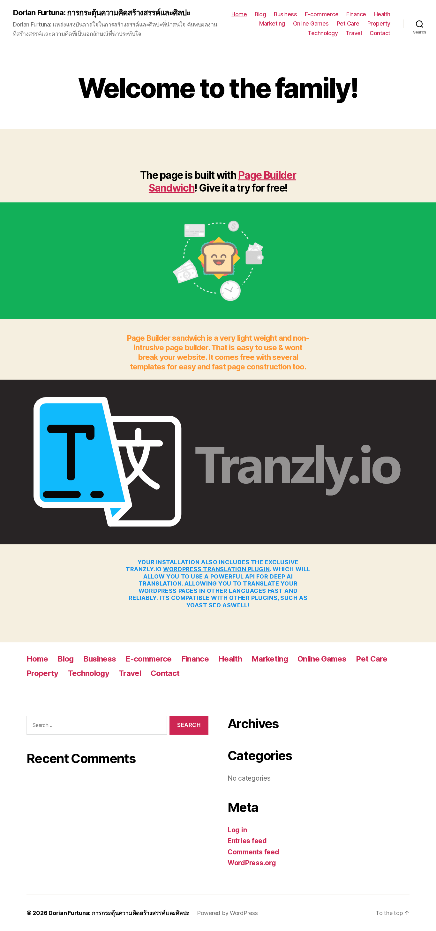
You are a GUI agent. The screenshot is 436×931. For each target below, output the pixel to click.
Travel (354, 33)
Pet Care (348, 23)
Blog (260, 14)
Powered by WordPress (227, 913)
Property (378, 23)
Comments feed (253, 852)
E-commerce (321, 14)
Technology (323, 33)
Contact (380, 33)
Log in (237, 830)
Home (239, 14)
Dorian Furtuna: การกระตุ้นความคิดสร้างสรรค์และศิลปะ (101, 13)
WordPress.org (252, 863)
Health (382, 14)
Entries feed (247, 841)
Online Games (311, 23)
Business (285, 14)
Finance (356, 14)
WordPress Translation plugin (216, 569)
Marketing (272, 23)
